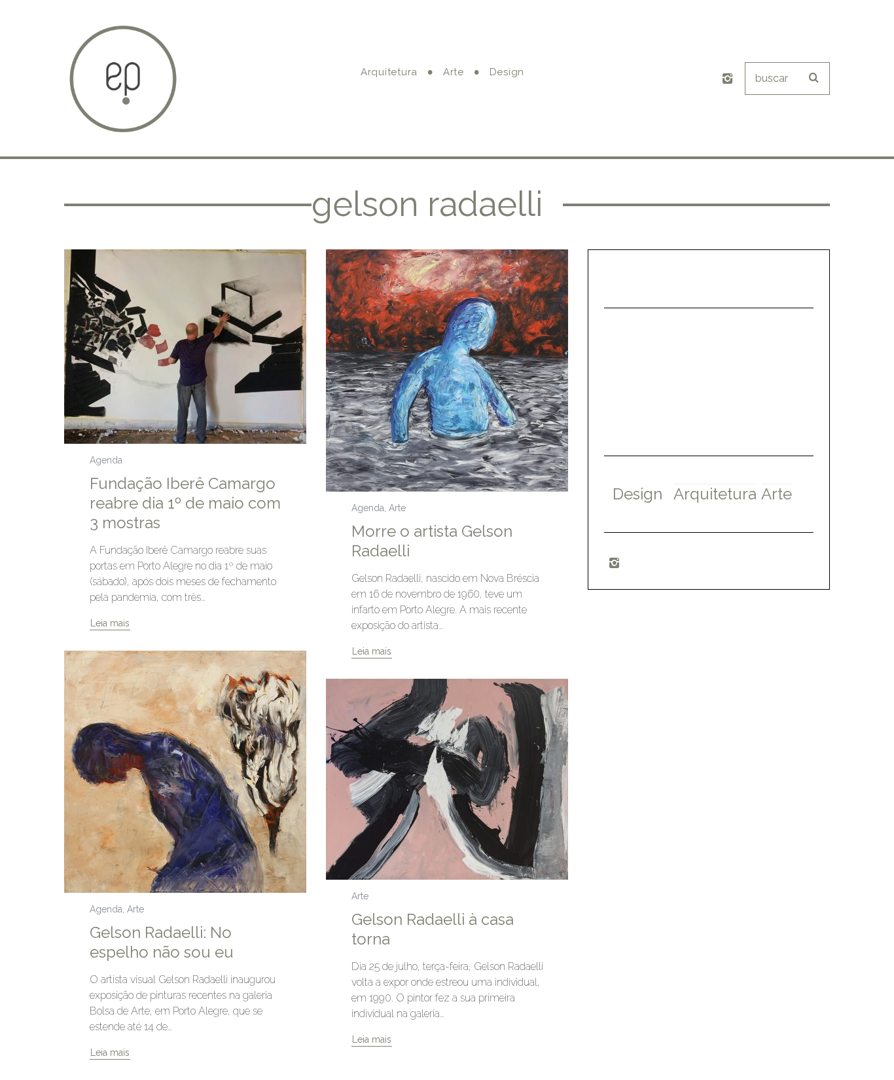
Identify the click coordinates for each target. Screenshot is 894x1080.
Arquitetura (715, 493)
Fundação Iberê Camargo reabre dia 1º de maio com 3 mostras (185, 503)
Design (637, 493)
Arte (397, 508)
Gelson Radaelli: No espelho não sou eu (162, 942)
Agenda (106, 460)
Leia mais (110, 623)
